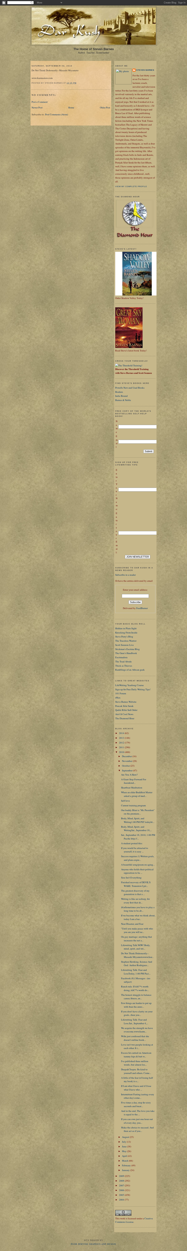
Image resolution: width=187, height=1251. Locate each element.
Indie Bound (121, 396)
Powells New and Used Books (129, 387)
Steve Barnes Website (125, 701)
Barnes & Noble (123, 400)
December (127, 756)
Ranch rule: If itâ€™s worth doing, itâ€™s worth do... (135, 988)
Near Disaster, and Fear (132, 923)
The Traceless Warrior (125, 640)
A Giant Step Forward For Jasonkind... (133, 781)
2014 (122, 733)
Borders (119, 391)
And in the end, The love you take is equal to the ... (137, 1112)
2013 (122, 737)
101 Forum (120, 693)
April (125, 1156)
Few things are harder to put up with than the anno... (136, 1004)
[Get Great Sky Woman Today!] (129, 347)
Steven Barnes (145, 70)
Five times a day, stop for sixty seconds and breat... (136, 1104)
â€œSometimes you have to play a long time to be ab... (137, 909)
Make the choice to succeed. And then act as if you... (137, 1129)
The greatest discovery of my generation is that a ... (135, 892)
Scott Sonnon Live (124, 645)
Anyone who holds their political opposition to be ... (137, 871)
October (126, 765)
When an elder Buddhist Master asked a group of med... (136, 794)
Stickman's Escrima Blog (127, 649)
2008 (122, 1180)
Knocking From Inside (126, 632)
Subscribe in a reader (125, 574)
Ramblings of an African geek (130, 669)
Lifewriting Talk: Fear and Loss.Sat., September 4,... (134, 1021)
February (126, 1165)
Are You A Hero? (129, 774)
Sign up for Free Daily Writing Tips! (132, 689)
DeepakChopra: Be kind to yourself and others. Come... (136, 1071)
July (124, 1141)
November (127, 761)
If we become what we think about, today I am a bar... (138, 917)
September (127, 770)
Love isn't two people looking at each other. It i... (137, 1046)
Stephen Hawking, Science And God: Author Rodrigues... (136, 963)
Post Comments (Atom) (56, 114)
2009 (122, 1176)
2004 (122, 1199)
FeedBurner (142, 608)
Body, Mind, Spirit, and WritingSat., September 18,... (136, 828)
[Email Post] (77, 83)
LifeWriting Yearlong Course (129, 685)
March (125, 1160)
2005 (122, 1195)
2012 (122, 742)
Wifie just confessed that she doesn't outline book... (135, 1038)
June (124, 1146)
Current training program (133, 805)
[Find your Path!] (128, 365)
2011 (122, 747)
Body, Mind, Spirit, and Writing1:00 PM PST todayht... (137, 820)
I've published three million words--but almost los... (134, 1063)
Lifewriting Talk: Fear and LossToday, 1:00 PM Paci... (135, 971)
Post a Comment (40, 101)
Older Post (105, 107)
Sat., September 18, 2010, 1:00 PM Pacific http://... (138, 836)
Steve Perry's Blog (124, 636)
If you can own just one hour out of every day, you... (137, 1120)
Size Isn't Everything (131, 877)
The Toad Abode (123, 661)
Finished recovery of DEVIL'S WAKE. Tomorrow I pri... (135, 884)
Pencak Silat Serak (124, 706)
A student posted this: (132, 843)
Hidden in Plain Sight (126, 628)
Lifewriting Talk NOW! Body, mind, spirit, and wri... (135, 946)
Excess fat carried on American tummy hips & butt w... (136, 1054)
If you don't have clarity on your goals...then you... (136, 1013)
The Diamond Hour (124, 718)
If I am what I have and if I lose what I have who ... (136, 1087)
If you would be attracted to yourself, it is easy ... (134, 849)
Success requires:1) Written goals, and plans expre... (137, 858)
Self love (125, 800)
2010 (122, 752)
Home (71, 107)
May (124, 1151)
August (126, 1137)
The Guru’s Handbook (126, 653)
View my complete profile (131, 186)
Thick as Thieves (123, 665)
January (126, 1170)
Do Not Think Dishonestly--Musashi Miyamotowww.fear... (137, 955)
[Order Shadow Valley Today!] (137, 294)
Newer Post (37, 107)
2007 (122, 1185)
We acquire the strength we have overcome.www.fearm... (137, 1029)
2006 (122, 1190)
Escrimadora (121, 657)
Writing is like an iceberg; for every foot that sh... (135, 900)
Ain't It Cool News (124, 714)
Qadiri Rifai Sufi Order (126, 710)
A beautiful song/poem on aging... (138, 864)
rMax (118, 697)
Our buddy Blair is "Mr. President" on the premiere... (138, 811)
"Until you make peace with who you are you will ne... (137, 930)
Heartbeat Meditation (131, 787)
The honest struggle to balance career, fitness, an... (136, 996)
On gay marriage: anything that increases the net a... (136, 938)
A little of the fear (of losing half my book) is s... (137, 1079)
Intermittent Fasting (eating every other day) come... (137, 1096)
